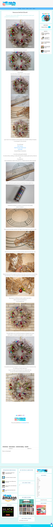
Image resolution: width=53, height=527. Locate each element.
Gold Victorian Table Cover (20, 147)
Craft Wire (20, 149)
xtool (37, 496)
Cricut (37, 477)
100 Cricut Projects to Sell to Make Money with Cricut (10, 486)
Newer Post (29, 448)
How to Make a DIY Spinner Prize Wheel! (10, 477)
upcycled (38, 493)
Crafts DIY (23, 8)
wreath (26, 446)
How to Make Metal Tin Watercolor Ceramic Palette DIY (47, 38)
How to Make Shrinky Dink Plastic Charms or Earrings (47, 42)
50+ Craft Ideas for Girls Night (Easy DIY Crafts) (47, 34)
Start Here (19, 8)
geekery (38, 483)
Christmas (5, 446)
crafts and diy (38, 480)
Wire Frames (20, 146)
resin (37, 490)
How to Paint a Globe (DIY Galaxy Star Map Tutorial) (47, 51)
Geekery (27, 8)
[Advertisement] (20, 457)
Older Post (11, 448)
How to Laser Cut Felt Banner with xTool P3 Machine (47, 47)
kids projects (38, 486)
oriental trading (20, 446)
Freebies (34, 8)
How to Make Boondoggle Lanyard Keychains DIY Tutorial (9, 473)
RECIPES (31, 8)
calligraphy (38, 479)
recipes (38, 489)
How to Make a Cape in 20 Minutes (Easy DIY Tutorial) (10, 482)
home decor (12, 446)
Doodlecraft (24, 422)
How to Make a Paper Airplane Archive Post (10, 490)
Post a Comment (6, 451)
